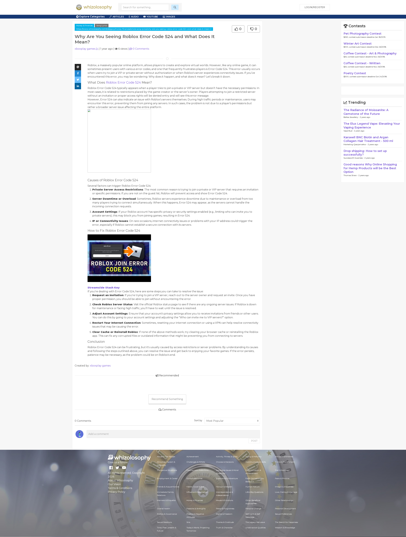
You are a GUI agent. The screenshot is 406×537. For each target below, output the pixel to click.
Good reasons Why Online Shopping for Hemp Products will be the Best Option (370, 168)
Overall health (163, 508)
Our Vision (114, 484)
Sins (188, 522)
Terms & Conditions (120, 488)
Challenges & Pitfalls (196, 462)
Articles (118, 16)
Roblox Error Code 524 (123, 82)
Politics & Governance (167, 514)
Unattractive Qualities (256, 527)
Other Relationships (284, 500)
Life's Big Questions (254, 492)
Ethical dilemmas (194, 478)
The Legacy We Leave (255, 522)
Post (254, 440)
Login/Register (314, 7)
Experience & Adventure (227, 478)
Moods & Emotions (224, 500)
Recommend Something (167, 399)
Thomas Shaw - (351, 175)
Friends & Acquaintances (168, 486)
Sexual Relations (164, 522)
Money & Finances (84, 25)
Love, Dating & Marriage (286, 492)
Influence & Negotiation (197, 492)
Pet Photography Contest (362, 33)
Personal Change (253, 508)
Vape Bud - (349, 131)
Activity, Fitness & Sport (227, 456)
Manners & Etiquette (166, 500)
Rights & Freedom (224, 514)
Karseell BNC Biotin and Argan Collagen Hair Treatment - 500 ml (368, 139)
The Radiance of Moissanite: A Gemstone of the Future (366, 111)
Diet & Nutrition (282, 470)
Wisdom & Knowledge (285, 527)
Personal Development (285, 508)
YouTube (152, 16)
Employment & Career (167, 478)
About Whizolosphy (120, 480)
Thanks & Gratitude (225, 522)
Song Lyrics (101, 25)
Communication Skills (256, 462)
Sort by (198, 420)
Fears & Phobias (282, 478)
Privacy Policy (116, 491)
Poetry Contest (355, 73)
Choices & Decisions (225, 462)
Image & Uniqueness (284, 486)
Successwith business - (354, 158)
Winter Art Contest (358, 43)
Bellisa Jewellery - (352, 117)
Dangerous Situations (167, 470)
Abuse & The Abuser (166, 456)
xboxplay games (85, 48)
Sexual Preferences (283, 514)
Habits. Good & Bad (195, 486)
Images (170, 16)
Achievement (193, 456)
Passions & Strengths (196, 508)
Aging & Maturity (254, 456)
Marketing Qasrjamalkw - (356, 144)
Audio (135, 16)
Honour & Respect (224, 486)
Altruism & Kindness (284, 456)
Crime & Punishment (285, 462)
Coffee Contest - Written (362, 63)
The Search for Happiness (286, 522)
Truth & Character (224, 527)
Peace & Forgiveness (225, 508)
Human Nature (252, 486)
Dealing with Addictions (197, 470)
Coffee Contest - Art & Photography (370, 53)
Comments (141, 48)
